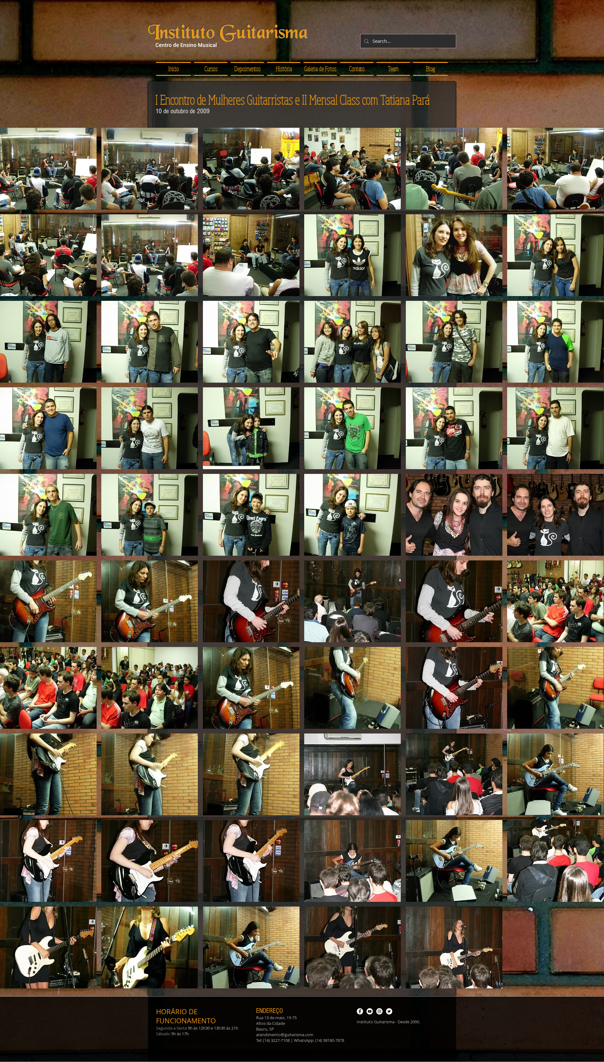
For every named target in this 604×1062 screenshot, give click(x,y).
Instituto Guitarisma (228, 33)
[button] (247, 69)
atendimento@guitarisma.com (284, 1034)
